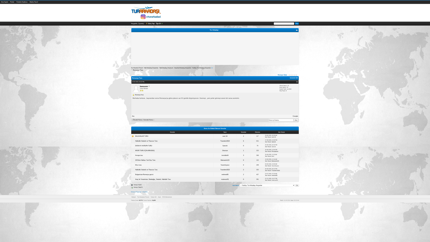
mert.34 (225, 136)
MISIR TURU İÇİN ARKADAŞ (145, 150)
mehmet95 (225, 174)
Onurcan (225, 150)
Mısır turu (138, 165)
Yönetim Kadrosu (21, 2)
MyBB (154, 200)
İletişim (134, 197)
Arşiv (159, 197)
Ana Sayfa (4, 2)
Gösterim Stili (294, 78)
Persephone (275, 151)
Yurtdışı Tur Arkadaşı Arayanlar (201, 68)
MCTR (141, 200)
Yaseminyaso (225, 165)
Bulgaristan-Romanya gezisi (144, 174)
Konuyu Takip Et (138, 187)
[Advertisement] (199, 48)
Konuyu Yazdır (138, 184)
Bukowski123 (225, 160)
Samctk (274, 142)
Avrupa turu (139, 155)
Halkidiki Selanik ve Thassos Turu (146, 141)
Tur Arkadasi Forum (137, 68)
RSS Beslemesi (167, 197)
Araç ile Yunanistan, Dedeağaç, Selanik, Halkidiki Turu (153, 179)
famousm (144, 86)
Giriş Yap (151, 23)
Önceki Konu (137, 120)
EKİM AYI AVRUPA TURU (143, 146)
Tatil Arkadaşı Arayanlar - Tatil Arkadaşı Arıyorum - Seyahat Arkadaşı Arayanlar (167, 68)
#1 (297, 82)
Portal (12, 2)
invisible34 (225, 155)
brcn (273, 156)
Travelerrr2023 (225, 141)
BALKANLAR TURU (141, 136)
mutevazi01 (225, 179)
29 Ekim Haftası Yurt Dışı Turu (145, 160)
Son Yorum (268, 137)
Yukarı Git (153, 197)
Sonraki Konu (148, 120)
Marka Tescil (34, 2)
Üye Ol (158, 23)
